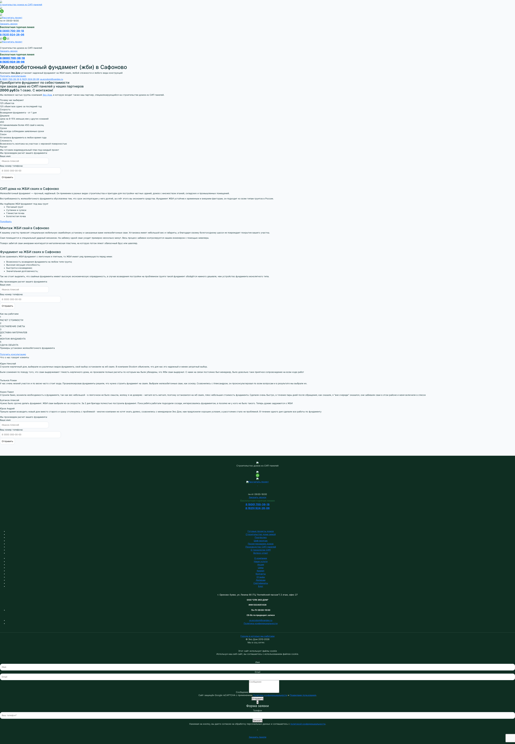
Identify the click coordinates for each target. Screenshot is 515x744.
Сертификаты (260, 583)
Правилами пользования (303, 695)
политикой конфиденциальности (307, 724)
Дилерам (260, 580)
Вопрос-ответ (260, 553)
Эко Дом (47, 95)
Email (257, 672)
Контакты (261, 573)
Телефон (257, 710)
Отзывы (261, 577)
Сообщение (242, 692)
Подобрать (6, 221)
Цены (261, 567)
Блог (260, 586)
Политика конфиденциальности (261, 623)
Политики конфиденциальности (270, 695)
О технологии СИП (261, 550)
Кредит (260, 570)
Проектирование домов (260, 543)
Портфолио (261, 537)
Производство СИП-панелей (260, 546)
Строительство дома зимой (261, 534)
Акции (260, 564)
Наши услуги (261, 561)
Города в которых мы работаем (257, 636)
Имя (257, 662)
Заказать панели (257, 737)
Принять (257, 658)
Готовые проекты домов (261, 531)
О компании (260, 558)
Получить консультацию (13, 76)
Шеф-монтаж (261, 540)
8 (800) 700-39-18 (12, 30)
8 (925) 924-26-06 (12, 34)
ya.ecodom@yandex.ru (51, 79)
